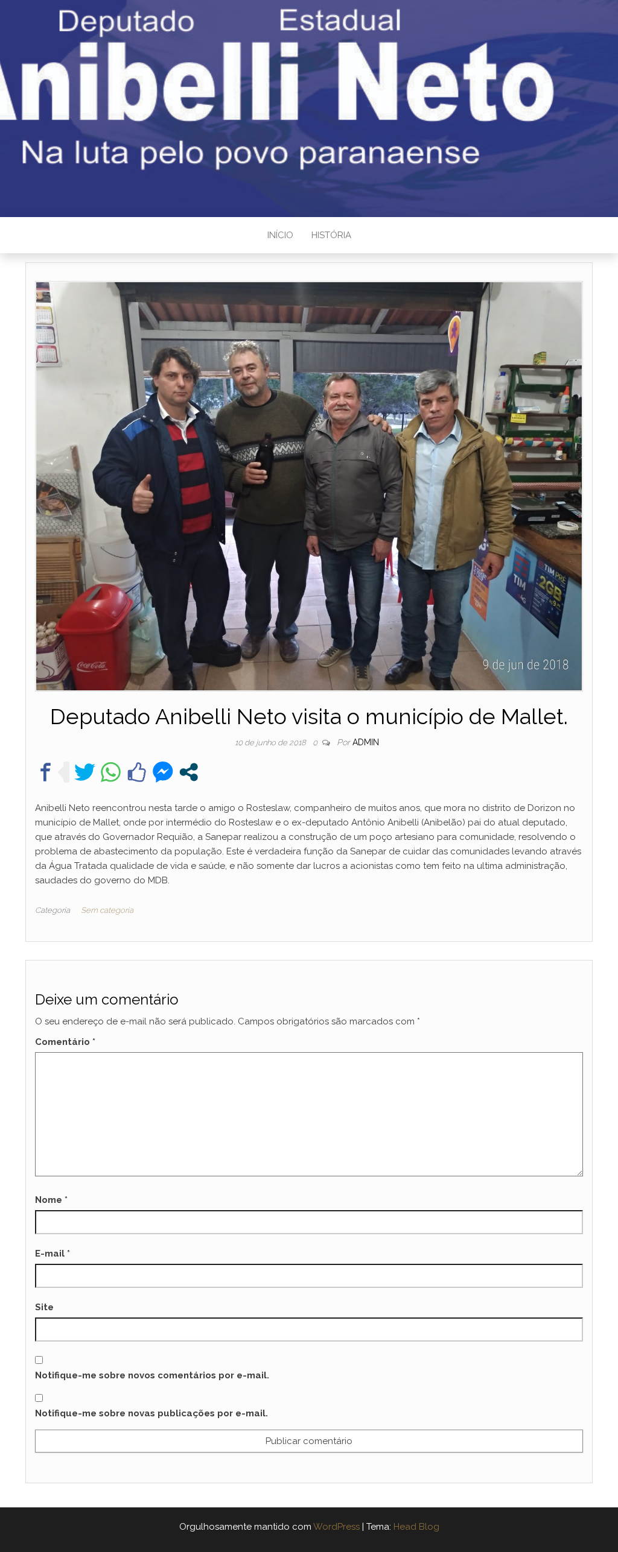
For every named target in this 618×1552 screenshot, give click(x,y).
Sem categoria (107, 910)
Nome (51, 1199)
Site (44, 1307)
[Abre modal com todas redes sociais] (188, 772)
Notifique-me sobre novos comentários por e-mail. (152, 1375)
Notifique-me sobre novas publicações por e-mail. (151, 1413)
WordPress (336, 1526)
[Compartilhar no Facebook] (45, 772)
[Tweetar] (84, 772)
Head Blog (416, 1526)
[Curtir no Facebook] (136, 772)
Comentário (65, 1041)
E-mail (52, 1253)
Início (280, 235)
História (331, 235)
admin (365, 742)
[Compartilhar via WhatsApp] (110, 772)
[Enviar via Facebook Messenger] (162, 772)
